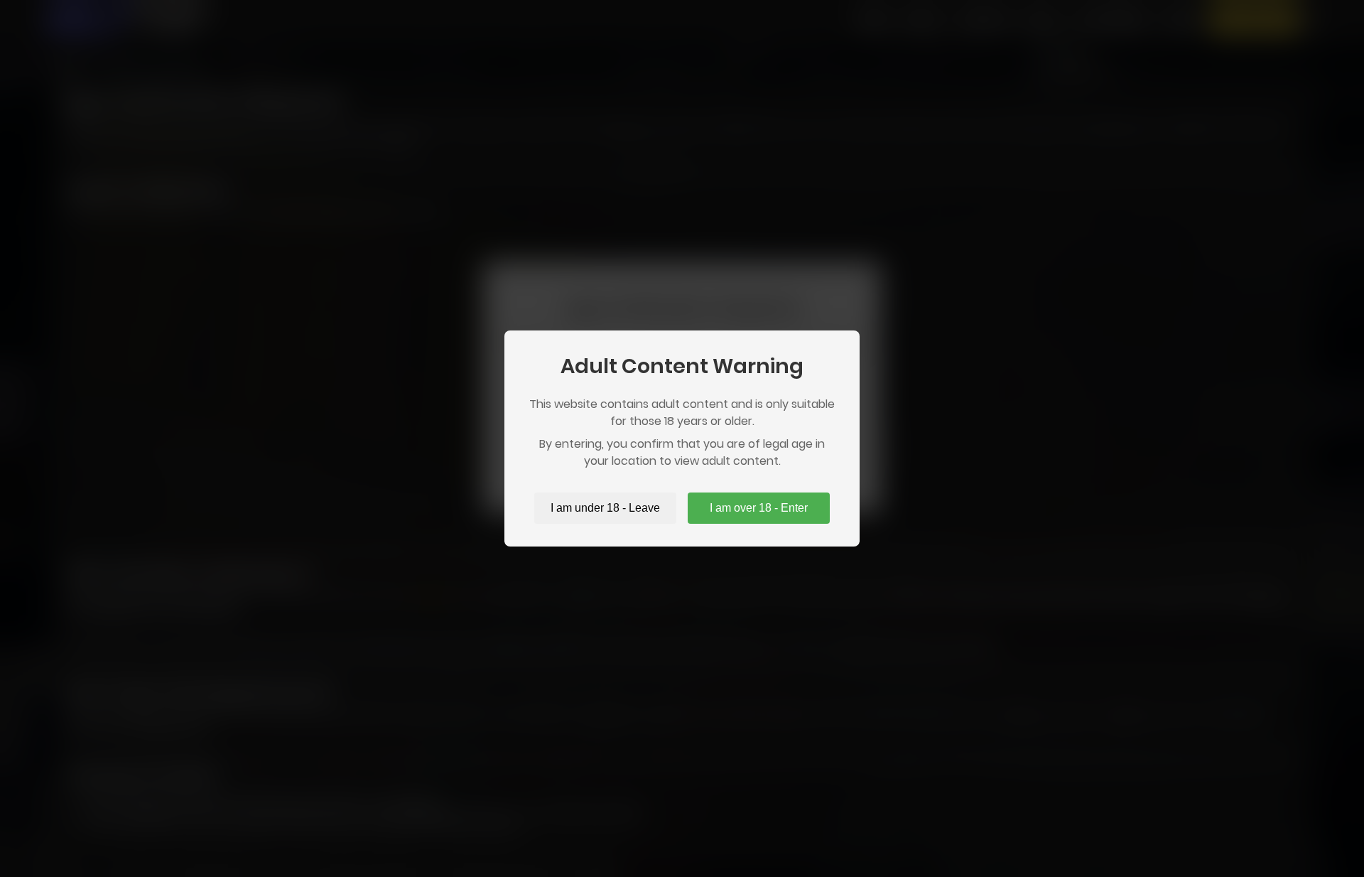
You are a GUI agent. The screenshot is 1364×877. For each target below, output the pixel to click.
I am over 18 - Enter (759, 508)
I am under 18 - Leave (605, 508)
